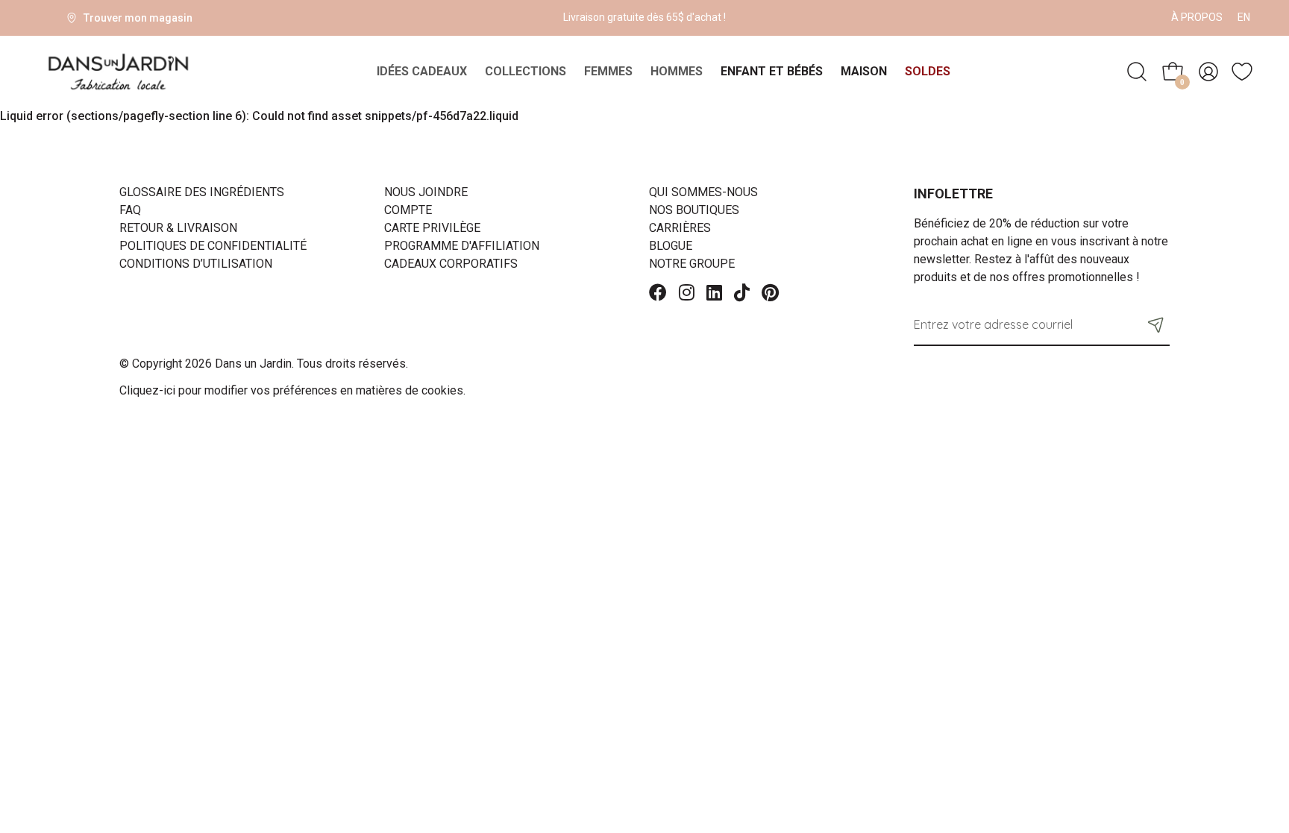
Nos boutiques (694, 210)
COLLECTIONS (525, 71)
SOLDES (927, 71)
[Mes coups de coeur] (1242, 71)
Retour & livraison (178, 228)
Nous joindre (426, 192)
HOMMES (676, 71)
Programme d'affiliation (461, 246)
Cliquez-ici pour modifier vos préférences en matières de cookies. (292, 390)
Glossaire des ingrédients (201, 192)
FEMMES (608, 71)
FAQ (130, 210)
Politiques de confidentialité (213, 246)
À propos (1197, 17)
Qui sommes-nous (703, 192)
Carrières (680, 228)
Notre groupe (692, 264)
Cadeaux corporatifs (451, 264)
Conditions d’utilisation (195, 264)
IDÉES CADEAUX (422, 71)
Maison (864, 71)
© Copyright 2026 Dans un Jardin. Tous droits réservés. (263, 363)
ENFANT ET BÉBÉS (772, 71)
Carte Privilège (432, 228)
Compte (408, 210)
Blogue (670, 246)
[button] (1156, 324)
